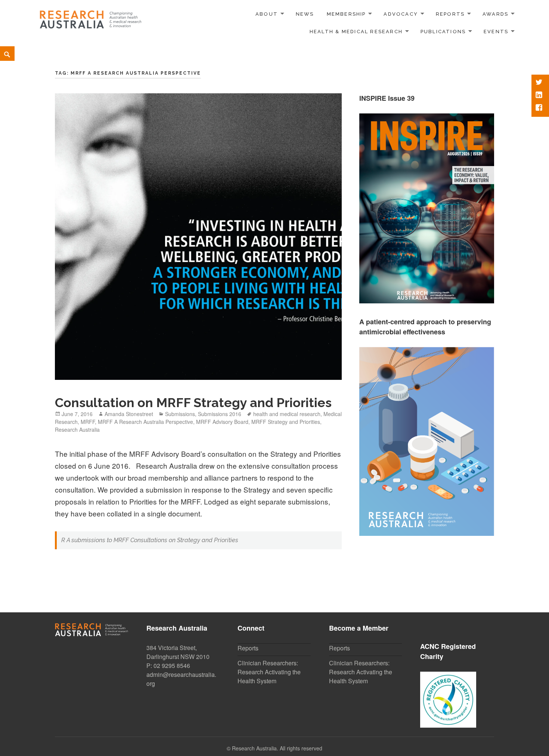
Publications (443, 31)
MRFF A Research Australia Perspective (145, 421)
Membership (346, 14)
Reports (450, 14)
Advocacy (401, 14)
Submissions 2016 (219, 414)
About (266, 14)
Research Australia (77, 429)
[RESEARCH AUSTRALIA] (91, 17)
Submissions (180, 414)
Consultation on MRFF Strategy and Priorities (193, 402)
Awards (495, 14)
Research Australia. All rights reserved (277, 748)
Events (496, 31)
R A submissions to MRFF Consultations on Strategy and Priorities (149, 540)
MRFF (88, 421)
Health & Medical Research (356, 31)
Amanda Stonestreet (129, 414)
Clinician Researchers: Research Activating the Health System (269, 672)
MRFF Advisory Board (222, 421)
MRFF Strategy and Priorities (285, 421)
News (305, 14)
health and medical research (286, 414)
